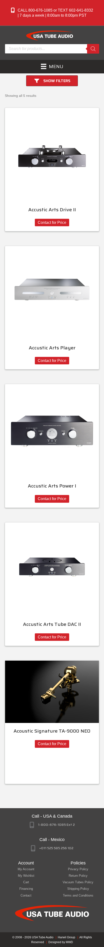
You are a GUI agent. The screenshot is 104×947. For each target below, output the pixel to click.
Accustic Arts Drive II (52, 209)
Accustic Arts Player (52, 348)
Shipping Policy (78, 888)
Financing (26, 888)
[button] (52, 13)
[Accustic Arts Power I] (52, 431)
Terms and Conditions (78, 895)
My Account (26, 869)
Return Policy (78, 875)
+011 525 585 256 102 (56, 848)
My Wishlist (26, 875)
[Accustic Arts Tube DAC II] (52, 569)
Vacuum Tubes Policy (78, 882)
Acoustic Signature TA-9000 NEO (52, 731)
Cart (26, 882)
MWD (69, 942)
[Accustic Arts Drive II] (52, 154)
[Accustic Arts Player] (52, 293)
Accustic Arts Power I (52, 486)
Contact (26, 895)
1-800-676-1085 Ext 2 (56, 824)
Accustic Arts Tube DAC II (52, 624)
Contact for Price (52, 222)
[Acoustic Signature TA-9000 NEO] (52, 691)
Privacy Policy (78, 869)
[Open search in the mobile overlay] (52, 49)
